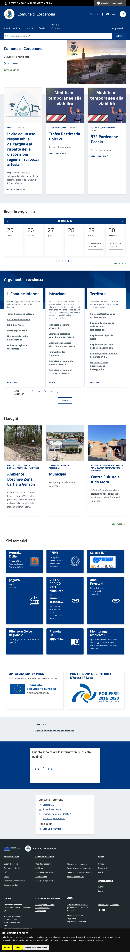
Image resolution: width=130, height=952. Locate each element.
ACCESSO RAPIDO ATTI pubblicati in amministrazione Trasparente (62, 590)
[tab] (56, 261)
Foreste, (11, 465)
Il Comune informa (57, 127)
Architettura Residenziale (59, 466)
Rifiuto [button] (17, 947)
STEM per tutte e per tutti (95, 244)
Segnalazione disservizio (76, 921)
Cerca (119, 36)
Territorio (98, 294)
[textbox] (64, 768)
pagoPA (14, 579)
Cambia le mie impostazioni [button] (36, 947)
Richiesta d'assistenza (76, 915)
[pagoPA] (34, 600)
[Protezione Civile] (34, 561)
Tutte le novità (12, 70)
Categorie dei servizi (44, 856)
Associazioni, (97, 465)
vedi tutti (65, 400)
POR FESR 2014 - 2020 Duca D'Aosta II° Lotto (90, 675)
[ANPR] (75, 561)
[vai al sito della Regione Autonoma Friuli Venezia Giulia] (29, 3)
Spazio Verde (33, 468)
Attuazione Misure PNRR (26, 673)
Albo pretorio (40, 910)
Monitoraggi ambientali (99, 633)
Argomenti (117, 28)
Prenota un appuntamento (108, 904)
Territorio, (21, 468)
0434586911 (58, 814)
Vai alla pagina (15, 189)
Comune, (53, 465)
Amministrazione (11, 856)
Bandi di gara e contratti (44, 904)
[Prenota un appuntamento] (75, 641)
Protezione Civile (16, 554)
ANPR (54, 552)
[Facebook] (101, 14)
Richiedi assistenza (52, 809)
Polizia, (94, 127)
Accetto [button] (7, 947)
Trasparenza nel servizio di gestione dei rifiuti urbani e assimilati (77, 907)
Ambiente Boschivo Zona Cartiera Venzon (21, 479)
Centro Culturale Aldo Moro (105, 479)
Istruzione (57, 294)
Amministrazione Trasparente (48, 898)
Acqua (10, 127)
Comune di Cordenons (23, 48)
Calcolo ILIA (98, 552)
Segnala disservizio (52, 828)
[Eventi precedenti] (7, 221)
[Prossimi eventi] (123, 221)
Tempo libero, (21, 465)
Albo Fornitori (96, 581)
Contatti (7, 898)
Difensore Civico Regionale (20, 633)
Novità (101, 856)
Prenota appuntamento (54, 818)
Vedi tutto (119, 263)
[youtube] (106, 14)
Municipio (57, 474)
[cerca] (123, 14)
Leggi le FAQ (48, 804)
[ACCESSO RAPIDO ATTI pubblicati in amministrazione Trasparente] (75, 600)
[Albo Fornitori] (116, 600)
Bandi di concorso (42, 907)
